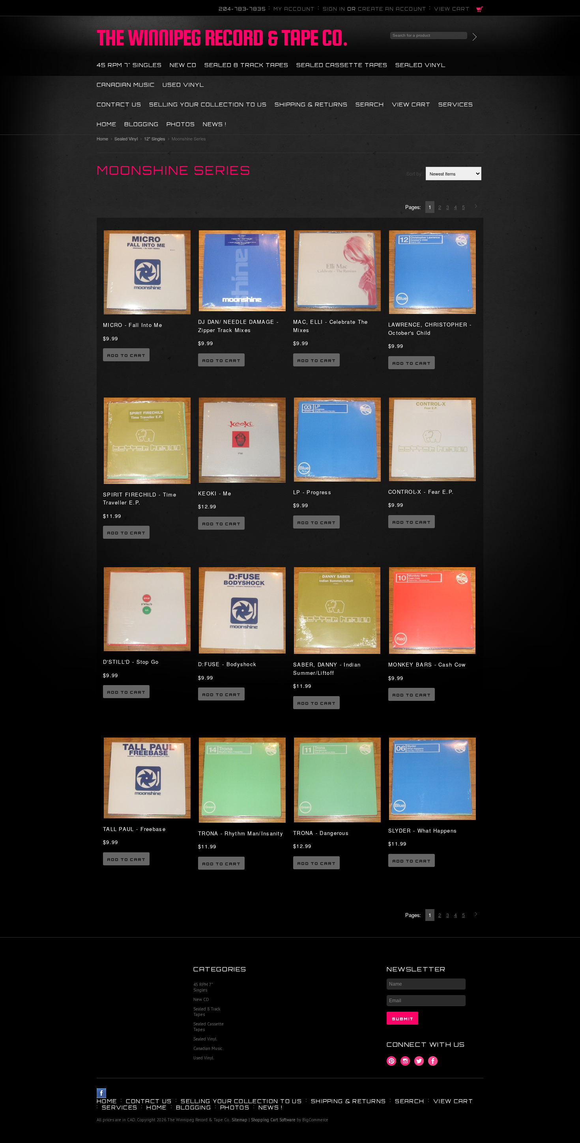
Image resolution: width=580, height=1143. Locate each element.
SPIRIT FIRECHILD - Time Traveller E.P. (139, 498)
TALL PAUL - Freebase (134, 829)
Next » (477, 206)
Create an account (392, 9)
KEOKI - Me (214, 493)
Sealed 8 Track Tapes (246, 65)
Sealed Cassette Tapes (341, 65)
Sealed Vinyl (420, 65)
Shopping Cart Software (273, 1119)
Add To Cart (126, 355)
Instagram (405, 1061)
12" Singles (154, 138)
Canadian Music (126, 85)
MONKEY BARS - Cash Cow (427, 664)
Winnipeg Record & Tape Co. (222, 37)
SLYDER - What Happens (422, 830)
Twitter (419, 1061)
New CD (183, 65)
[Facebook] (102, 1093)
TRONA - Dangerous (321, 833)
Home (102, 138)
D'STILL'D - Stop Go (131, 661)
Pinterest (392, 1061)
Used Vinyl (183, 85)
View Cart (452, 9)
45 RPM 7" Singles (129, 65)
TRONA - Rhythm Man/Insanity (240, 833)
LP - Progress (312, 492)
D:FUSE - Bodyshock (227, 664)
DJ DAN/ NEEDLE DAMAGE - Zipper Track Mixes (238, 325)
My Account (294, 9)
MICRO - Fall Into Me (132, 325)
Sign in (334, 9)
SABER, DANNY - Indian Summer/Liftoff (327, 668)
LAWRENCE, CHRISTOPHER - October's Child (429, 328)
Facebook (433, 1061)
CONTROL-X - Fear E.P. (421, 491)
